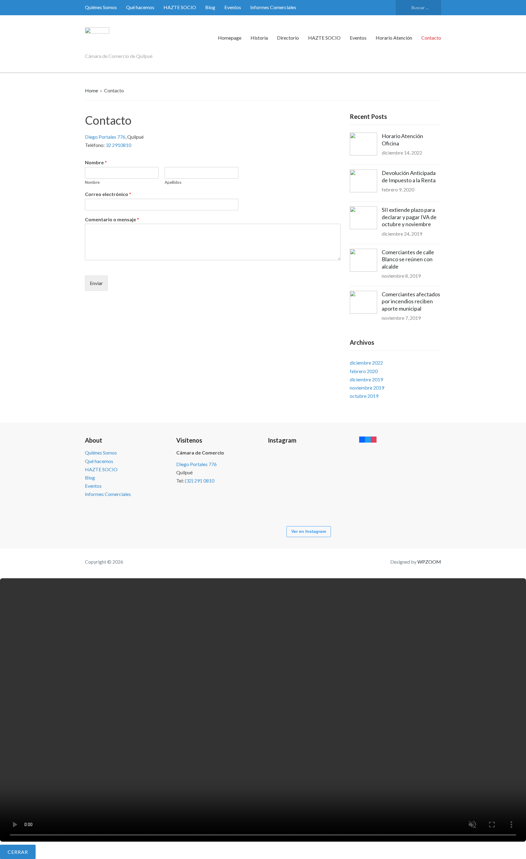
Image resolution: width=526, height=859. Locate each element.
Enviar (96, 283)
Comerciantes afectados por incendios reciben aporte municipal (411, 301)
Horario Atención (394, 38)
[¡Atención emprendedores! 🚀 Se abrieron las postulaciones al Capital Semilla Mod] (286, 466)
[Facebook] (362, 439)
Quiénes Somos (101, 7)
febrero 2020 (364, 371)
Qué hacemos (140, 7)
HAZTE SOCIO (179, 7)
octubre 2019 (364, 396)
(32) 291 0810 (199, 480)
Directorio (288, 38)
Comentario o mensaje (112, 219)
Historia (259, 38)
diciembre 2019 (366, 379)
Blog (210, 7)
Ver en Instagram (308, 531)
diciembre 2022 (366, 362)
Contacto (431, 38)
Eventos (232, 7)
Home (91, 90)
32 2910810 (118, 145)
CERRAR (18, 852)
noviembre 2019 (367, 387)
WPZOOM (429, 562)
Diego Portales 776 (105, 137)
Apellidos (173, 182)
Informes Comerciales (273, 7)
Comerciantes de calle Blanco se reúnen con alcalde (408, 259)
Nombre (96, 162)
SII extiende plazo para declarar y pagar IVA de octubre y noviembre (409, 216)
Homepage (229, 38)
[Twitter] (368, 439)
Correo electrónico (108, 194)
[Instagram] (374, 439)
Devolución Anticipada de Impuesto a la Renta (409, 176)
